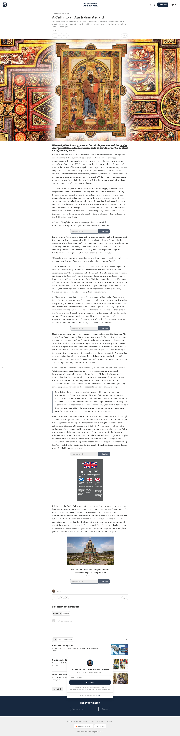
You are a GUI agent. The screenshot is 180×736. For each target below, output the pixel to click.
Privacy (92, 721)
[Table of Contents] (2, 368)
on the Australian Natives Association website (89, 146)
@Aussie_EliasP (66, 150)
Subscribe (163, 5)
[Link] (49, 148)
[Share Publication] (154, 5)
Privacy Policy (106, 689)
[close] (110, 660)
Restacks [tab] (66, 613)
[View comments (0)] (61, 35)
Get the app (100, 726)
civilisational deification (109, 297)
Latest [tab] (60, 639)
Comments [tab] (57, 613)
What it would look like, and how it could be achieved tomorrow (75, 648)
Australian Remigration (63, 645)
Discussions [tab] (68, 639)
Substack (80, 732)
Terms (98, 721)
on (53, 150)
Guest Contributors (60, 13)
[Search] (150, 5)
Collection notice (107, 721)
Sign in (173, 5)
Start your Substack (84, 726)
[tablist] (61, 613)
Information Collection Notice (89, 689)
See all (56, 689)
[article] (90, 649)
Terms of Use (100, 687)
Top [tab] (54, 639)
